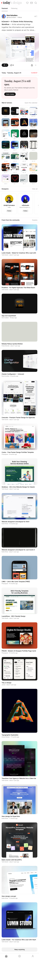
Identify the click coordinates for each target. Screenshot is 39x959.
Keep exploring (19, 949)
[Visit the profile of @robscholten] (4, 16)
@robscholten (11, 17)
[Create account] (19, 956)
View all (34, 189)
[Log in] (33, 956)
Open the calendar (31, 103)
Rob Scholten (12, 15)
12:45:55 (34, 73)
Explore (34, 220)
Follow (20, 17)
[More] (35, 65)
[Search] (35, 2)
